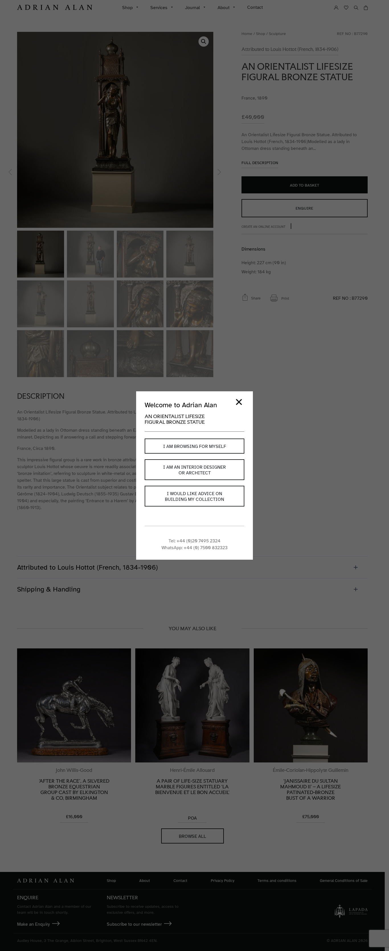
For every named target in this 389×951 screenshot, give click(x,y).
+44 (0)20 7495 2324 (198, 541)
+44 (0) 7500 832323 (206, 548)
